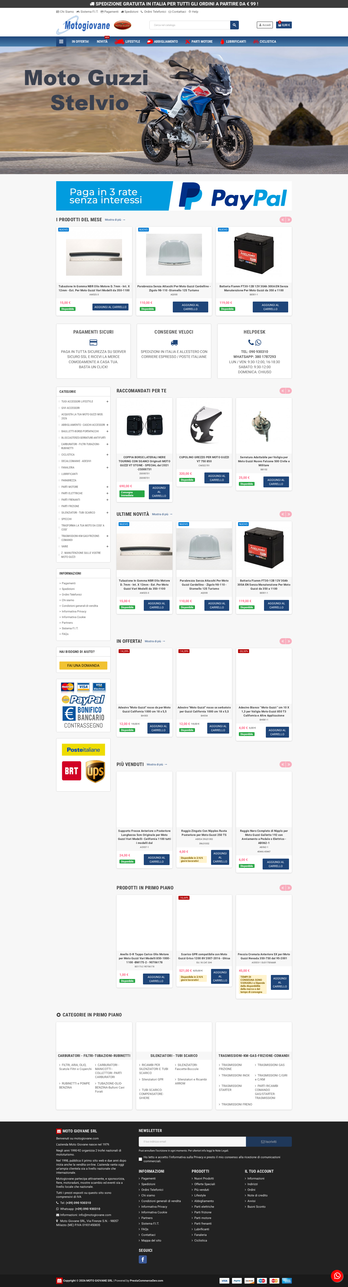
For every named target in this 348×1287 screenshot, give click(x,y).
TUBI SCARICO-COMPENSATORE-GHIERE (151, 1094)
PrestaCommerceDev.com (146, 1280)
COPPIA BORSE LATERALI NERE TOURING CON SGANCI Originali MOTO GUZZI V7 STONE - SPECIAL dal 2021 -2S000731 (144, 463)
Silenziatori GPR (152, 1079)
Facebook (143, 1259)
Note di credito (258, 1195)
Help (193, 11)
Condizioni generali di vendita (161, 1201)
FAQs (144, 1229)
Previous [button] (283, 220)
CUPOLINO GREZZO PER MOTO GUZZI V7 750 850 (204, 459)
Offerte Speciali (204, 1184)
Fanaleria (200, 1235)
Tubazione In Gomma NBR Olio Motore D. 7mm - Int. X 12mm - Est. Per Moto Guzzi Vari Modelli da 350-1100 (144, 584)
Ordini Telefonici (154, 11)
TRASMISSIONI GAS (271, 1065)
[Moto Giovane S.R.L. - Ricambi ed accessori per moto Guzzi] (94, 25)
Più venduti (201, 1190)
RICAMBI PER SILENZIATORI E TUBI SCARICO (153, 1069)
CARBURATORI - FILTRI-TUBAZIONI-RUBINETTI (94, 1055)
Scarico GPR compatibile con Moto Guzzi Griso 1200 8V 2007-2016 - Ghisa (204, 956)
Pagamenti (111, 11)
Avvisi (252, 1201)
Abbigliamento (204, 1201)
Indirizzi (253, 1184)
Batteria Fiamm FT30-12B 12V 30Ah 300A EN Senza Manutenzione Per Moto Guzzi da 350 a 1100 (263, 584)
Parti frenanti (203, 1223)
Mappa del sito (151, 1240)
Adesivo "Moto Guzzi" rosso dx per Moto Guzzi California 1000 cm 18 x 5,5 (144, 709)
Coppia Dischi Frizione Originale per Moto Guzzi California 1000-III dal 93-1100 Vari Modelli (174, 288)
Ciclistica (200, 1240)
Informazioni (256, 1178)
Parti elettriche (204, 1206)
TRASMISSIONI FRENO (237, 1104)
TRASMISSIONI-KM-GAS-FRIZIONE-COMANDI (254, 1055)
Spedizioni (131, 11)
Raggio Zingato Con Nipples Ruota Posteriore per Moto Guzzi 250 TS (204, 832)
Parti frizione (202, 1212)
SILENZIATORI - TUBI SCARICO (174, 1055)
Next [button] (289, 220)
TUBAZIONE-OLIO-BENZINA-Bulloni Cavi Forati (109, 1087)
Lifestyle (200, 1195)
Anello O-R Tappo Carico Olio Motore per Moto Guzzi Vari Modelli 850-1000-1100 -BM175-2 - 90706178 (144, 958)
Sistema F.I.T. (89, 11)
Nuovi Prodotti (204, 1178)
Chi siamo (148, 1195)
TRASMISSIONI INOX (236, 1075)
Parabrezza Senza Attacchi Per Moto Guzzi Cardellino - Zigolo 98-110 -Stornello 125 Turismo (204, 584)
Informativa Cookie (154, 1212)
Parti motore (202, 1218)
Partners (147, 1218)
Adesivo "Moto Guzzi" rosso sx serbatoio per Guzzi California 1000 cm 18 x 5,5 (204, 709)
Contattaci (178, 11)
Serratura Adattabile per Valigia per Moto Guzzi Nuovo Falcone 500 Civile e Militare (264, 461)
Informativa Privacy (154, 1206)
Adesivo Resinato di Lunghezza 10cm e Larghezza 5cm (254, 286)
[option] (94, 271)
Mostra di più (113, 219)
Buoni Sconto (257, 1206)
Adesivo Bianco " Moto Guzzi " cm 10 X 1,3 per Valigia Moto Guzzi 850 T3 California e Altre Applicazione (264, 711)
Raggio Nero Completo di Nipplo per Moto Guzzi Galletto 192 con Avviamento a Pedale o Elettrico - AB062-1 (264, 837)
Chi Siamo (66, 11)
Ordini (251, 1190)
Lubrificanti (201, 1229)
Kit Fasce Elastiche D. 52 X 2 (94, 286)
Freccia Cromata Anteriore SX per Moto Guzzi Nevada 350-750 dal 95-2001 (264, 956)
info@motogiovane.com (95, 1215)
